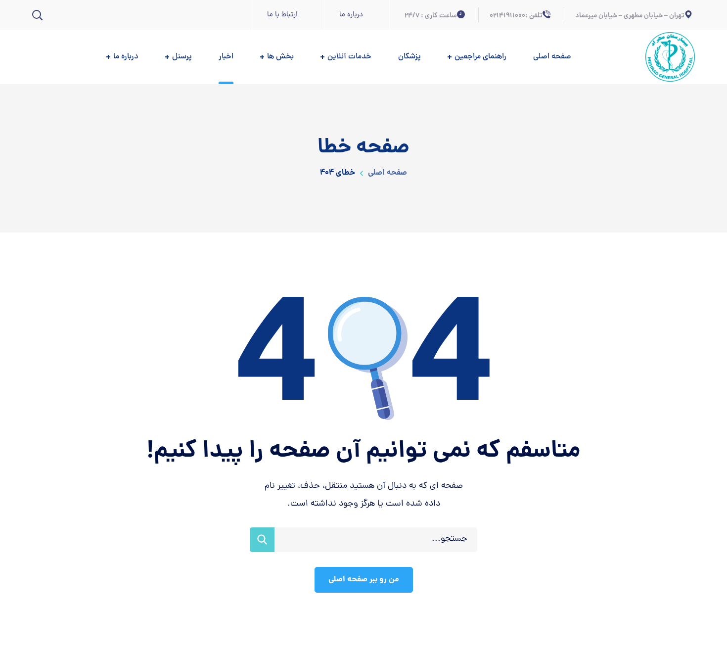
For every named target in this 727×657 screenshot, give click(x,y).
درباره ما (351, 15)
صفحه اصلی (386, 173)
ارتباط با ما (282, 15)
